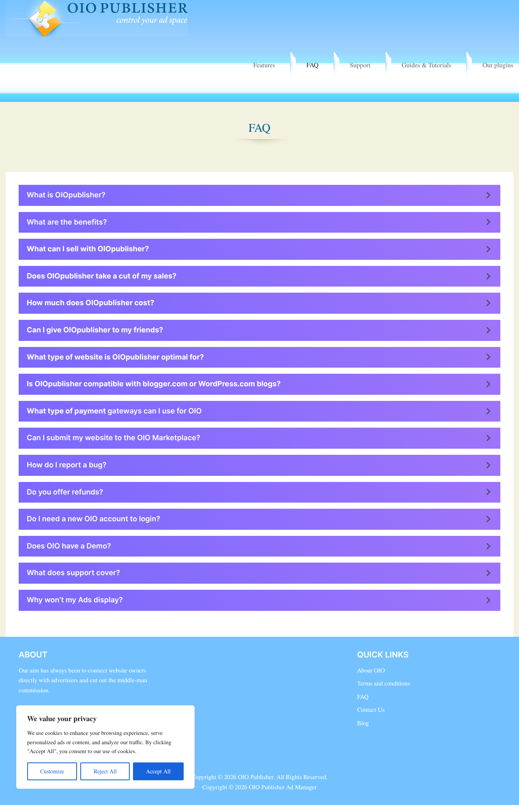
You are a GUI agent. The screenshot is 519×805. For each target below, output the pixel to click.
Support (360, 65)
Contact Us (371, 710)
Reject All (105, 771)
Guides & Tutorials (426, 65)
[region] (105, 747)
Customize (52, 771)
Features (264, 65)
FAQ (313, 65)
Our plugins (498, 65)
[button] (259, 195)
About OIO (371, 670)
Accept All (158, 771)
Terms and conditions (383, 683)
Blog (363, 723)
